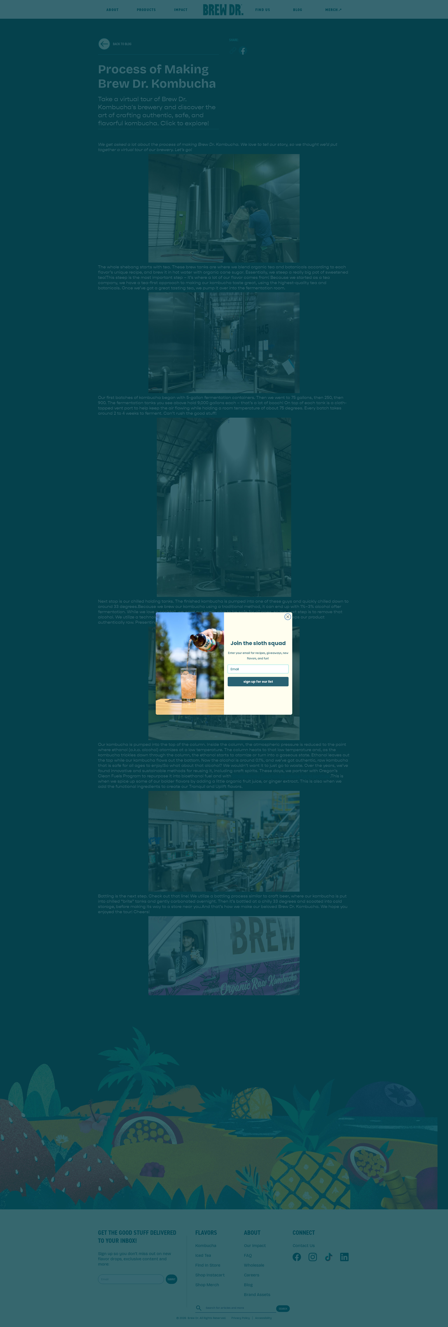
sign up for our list (258, 681)
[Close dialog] (288, 617)
